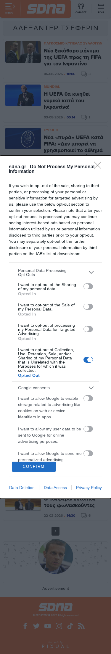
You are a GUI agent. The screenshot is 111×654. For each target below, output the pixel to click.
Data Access (55, 487)
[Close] (99, 167)
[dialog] (55, 327)
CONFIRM (34, 466)
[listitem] (55, 272)
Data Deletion (22, 487)
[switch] (88, 286)
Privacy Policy (89, 487)
